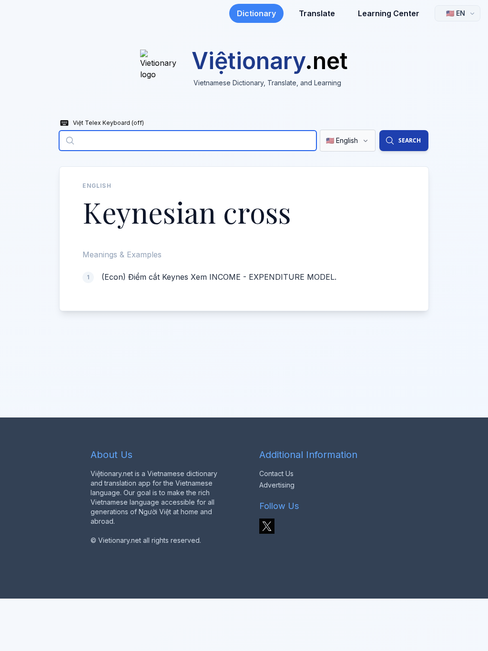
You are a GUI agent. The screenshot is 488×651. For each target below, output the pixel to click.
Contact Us (276, 473)
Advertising (277, 485)
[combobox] (187, 140)
